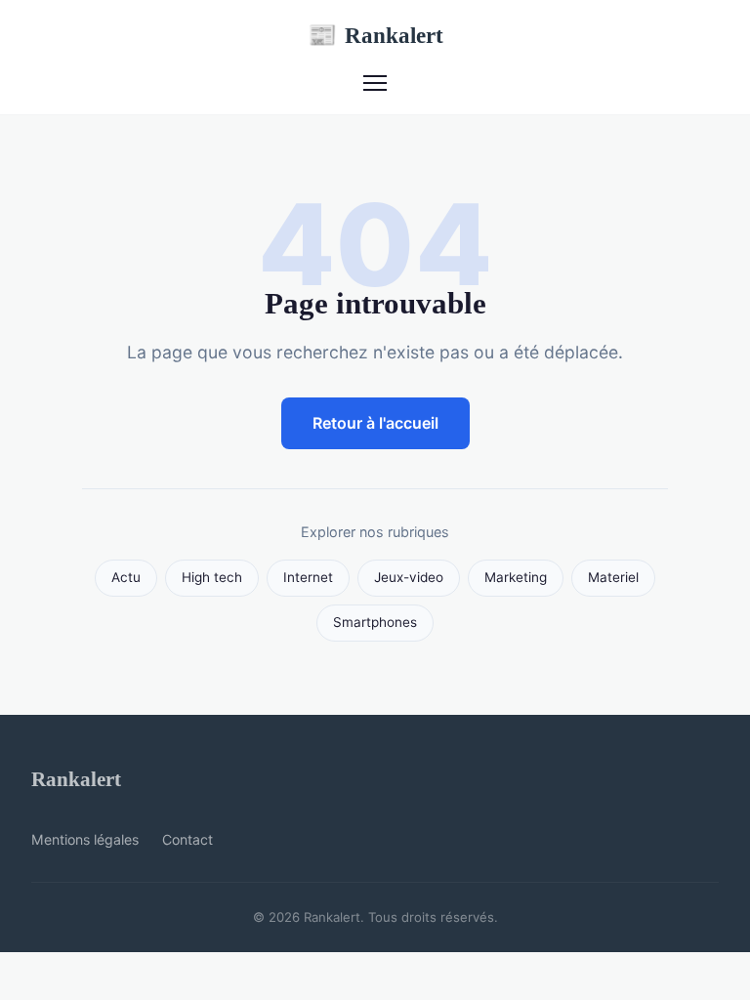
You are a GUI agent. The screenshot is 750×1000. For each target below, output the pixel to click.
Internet (308, 577)
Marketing (515, 577)
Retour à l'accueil (375, 423)
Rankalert (375, 35)
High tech (212, 577)
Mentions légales (85, 839)
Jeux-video (408, 577)
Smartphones (375, 622)
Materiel (613, 577)
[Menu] (375, 83)
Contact (187, 839)
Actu (126, 577)
